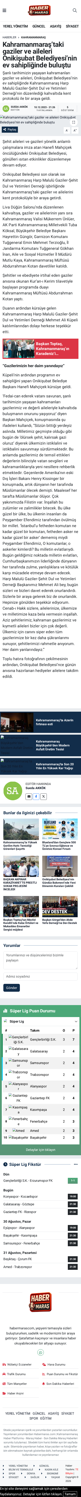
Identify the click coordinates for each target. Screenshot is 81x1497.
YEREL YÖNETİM (15, 26)
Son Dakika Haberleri (60, 1384)
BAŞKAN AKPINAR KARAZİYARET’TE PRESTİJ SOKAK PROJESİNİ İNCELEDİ (20, 884)
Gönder (11, 988)
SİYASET (72, 26)
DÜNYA (30, 1473)
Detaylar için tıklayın (40, 1150)
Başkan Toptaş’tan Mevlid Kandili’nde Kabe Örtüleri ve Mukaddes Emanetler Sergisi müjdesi (20, 924)
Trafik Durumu (16, 1374)
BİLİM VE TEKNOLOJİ (20, 1469)
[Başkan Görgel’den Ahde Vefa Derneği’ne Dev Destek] (60, 906)
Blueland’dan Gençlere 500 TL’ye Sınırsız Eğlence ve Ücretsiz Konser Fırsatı (59, 846)
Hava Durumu (56, 1364)
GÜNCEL (38, 26)
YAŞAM (55, 1477)
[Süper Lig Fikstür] (76, 1164)
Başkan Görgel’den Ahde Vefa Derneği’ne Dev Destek (59, 921)
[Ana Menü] (4, 10)
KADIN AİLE (51, 1469)
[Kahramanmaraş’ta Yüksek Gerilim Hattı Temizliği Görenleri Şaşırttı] (21, 829)
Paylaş (12, 129)
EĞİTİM (46, 1418)
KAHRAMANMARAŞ (33, 37)
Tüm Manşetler (17, 1384)
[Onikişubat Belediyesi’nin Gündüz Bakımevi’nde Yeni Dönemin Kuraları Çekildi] (60, 866)
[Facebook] (36, 796)
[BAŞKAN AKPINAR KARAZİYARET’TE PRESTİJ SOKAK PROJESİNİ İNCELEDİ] (21, 866)
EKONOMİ (52, 1473)
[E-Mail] (29, 796)
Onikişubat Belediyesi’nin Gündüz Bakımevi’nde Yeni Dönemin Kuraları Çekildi (59, 883)
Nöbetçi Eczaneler (19, 1364)
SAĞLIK (34, 1477)
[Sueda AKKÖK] (12, 790)
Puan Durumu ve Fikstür (62, 1374)
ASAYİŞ (55, 26)
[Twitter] (43, 796)
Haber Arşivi (15, 1393)
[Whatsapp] (40, 1352)
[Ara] (75, 10)
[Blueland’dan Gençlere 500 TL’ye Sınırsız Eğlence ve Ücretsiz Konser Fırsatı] (60, 829)
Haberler (9, 37)
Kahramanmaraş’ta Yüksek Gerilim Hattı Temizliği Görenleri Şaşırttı (20, 846)
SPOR (33, 1418)
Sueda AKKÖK (36, 788)
